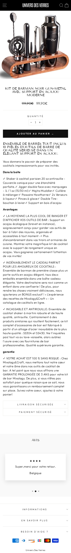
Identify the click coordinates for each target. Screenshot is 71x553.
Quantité (35, 116)
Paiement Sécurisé (35, 412)
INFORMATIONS (34, 509)
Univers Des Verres (35, 550)
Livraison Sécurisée (35, 404)
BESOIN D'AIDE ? (34, 531)
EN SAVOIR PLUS (34, 520)
